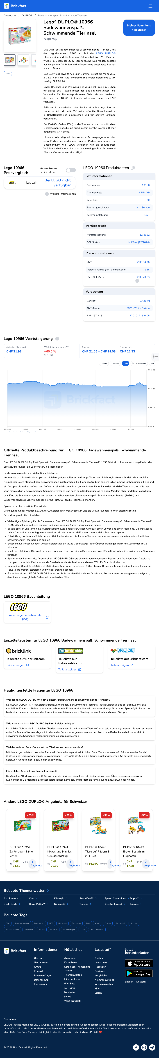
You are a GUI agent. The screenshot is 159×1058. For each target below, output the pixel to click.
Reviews (99, 971)
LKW (83, 929)
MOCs (98, 988)
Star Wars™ (86, 898)
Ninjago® (59, 904)
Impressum (40, 984)
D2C (7, 923)
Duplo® (134, 898)
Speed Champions (115, 898)
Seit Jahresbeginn (139, 363)
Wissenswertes (104, 984)
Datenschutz (41, 980)
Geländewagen (69, 929)
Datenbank (70, 962)
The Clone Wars (97, 929)
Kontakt (38, 971)
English (129, 981)
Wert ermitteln (72, 1001)
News (67, 996)
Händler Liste (72, 979)
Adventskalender (22, 923)
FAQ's (37, 967)
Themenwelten (73, 975)
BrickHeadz (10, 904)
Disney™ (59, 898)
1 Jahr (125, 363)
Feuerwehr (29, 929)
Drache (108, 923)
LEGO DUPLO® (106, 53)
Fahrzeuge (76, 923)
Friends (134, 904)
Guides (99, 958)
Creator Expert (113, 904)
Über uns (39, 958)
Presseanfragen (43, 975)
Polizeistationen (12, 929)
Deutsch (141, 981)
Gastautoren (41, 962)
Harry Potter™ (37, 904)
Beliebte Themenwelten (24, 890)
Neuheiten (70, 992)
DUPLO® (144, 192)
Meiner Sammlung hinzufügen (139, 28)
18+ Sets (69, 988)
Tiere (8, 73)
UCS (51, 923)
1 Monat (103, 363)
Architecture (11, 898)
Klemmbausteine (104, 980)
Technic (84, 904)
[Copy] (133, 168)
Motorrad (53, 929)
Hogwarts (62, 923)
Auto (97, 923)
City (31, 898)
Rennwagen (39, 923)
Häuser (42, 929)
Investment (101, 962)
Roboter (134, 923)
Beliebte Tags (15, 915)
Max (152, 363)
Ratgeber (100, 967)
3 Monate (115, 363)
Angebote (70, 958)
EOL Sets (69, 983)
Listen (98, 993)
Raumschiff (120, 923)
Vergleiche (101, 975)
